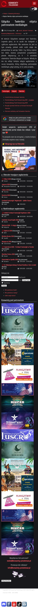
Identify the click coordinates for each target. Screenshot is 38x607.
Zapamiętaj (7, 283)
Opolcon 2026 (8, 231)
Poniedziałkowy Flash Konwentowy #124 (16, 103)
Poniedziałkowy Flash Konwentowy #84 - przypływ (19, 100)
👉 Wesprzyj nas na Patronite (13, 144)
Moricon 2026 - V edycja (9, 225)
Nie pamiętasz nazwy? (11, 293)
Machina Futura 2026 (8, 254)
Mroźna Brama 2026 (8, 236)
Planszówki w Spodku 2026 (10, 260)
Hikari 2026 (7, 179)
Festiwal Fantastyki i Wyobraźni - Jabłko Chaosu (16, 201)
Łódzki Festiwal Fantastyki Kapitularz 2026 (17, 213)
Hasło (20, 280)
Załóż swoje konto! (10, 295)
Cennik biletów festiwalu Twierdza (14, 97)
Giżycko (14, 91)
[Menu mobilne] (34, 3)
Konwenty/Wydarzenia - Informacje (11, 33)
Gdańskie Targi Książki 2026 (10, 220)
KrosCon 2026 (6, 195)
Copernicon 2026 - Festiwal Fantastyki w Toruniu (19, 247)
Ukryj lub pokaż (6, 581)
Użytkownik (22, 277)
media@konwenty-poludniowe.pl (19, 561)
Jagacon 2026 (6, 184)
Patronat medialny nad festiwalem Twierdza (17, 111)
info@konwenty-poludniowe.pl (19, 568)
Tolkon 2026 (5, 190)
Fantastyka (5, 91)
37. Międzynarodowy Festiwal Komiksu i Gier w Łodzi (20, 265)
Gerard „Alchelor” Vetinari (25, 30)
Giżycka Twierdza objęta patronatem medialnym (19, 23)
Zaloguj (4, 285)
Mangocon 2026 (6, 242)
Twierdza (21, 91)
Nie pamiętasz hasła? (11, 290)
